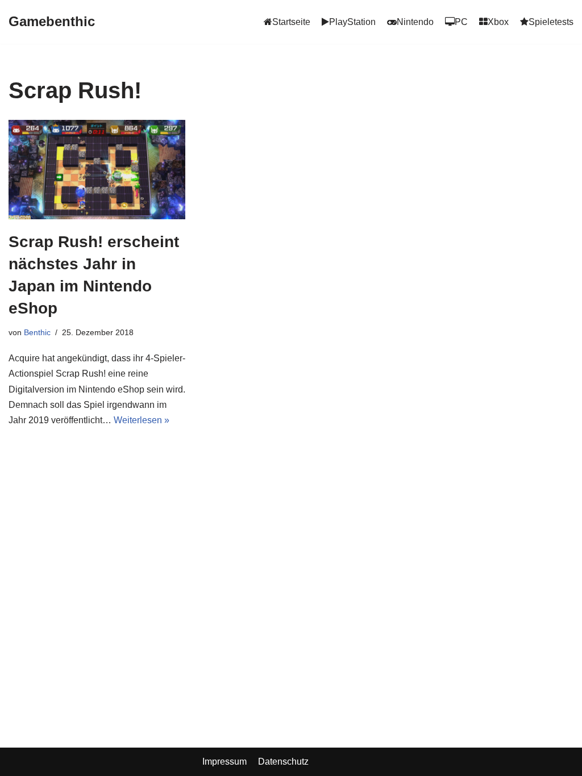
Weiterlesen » (141, 420)
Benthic (37, 332)
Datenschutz (283, 761)
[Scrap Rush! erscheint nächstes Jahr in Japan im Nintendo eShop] (97, 169)
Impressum (224, 761)
